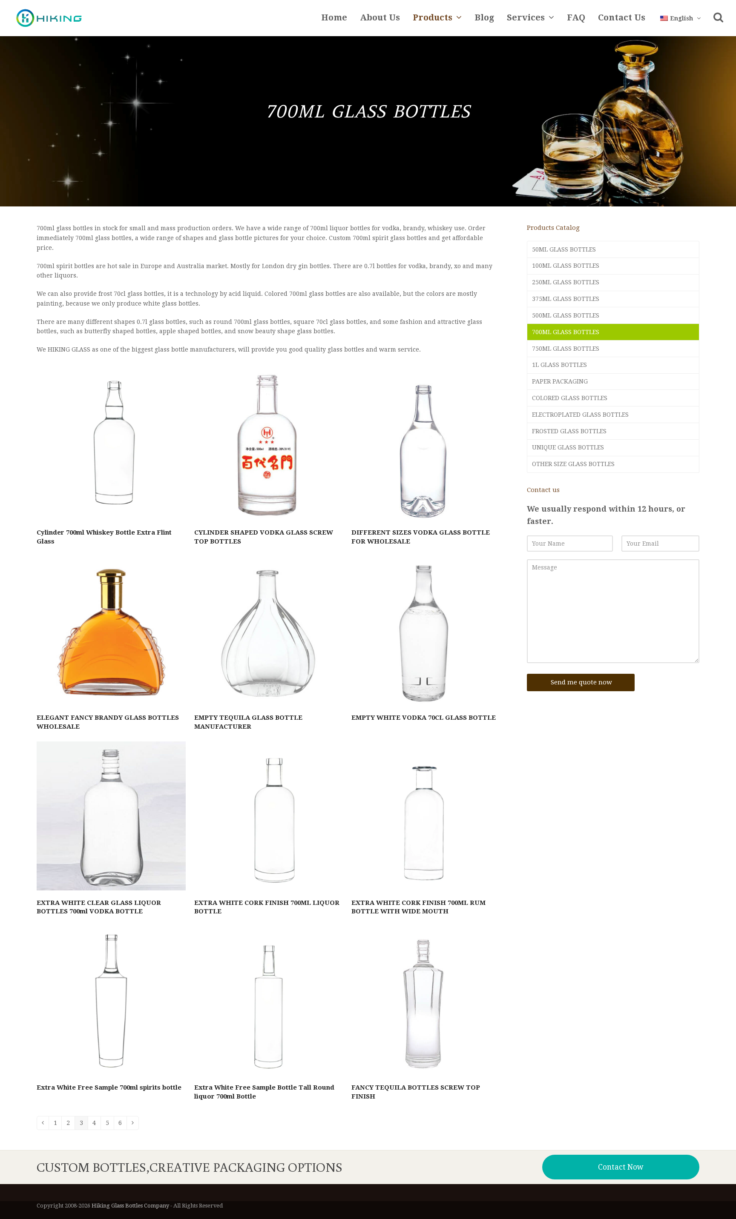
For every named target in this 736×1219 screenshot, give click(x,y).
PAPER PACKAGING (560, 381)
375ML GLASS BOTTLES (565, 298)
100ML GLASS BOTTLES (565, 265)
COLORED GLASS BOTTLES (569, 398)
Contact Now (621, 1167)
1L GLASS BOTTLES (559, 364)
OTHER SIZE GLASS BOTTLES (573, 464)
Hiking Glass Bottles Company (130, 1205)
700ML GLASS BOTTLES (565, 332)
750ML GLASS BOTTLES (565, 348)
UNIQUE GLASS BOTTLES (568, 447)
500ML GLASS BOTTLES (565, 315)
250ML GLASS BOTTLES (565, 282)
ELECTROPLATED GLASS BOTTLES (580, 414)
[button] (718, 18)
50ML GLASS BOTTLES (564, 249)
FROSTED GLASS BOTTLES (569, 431)
